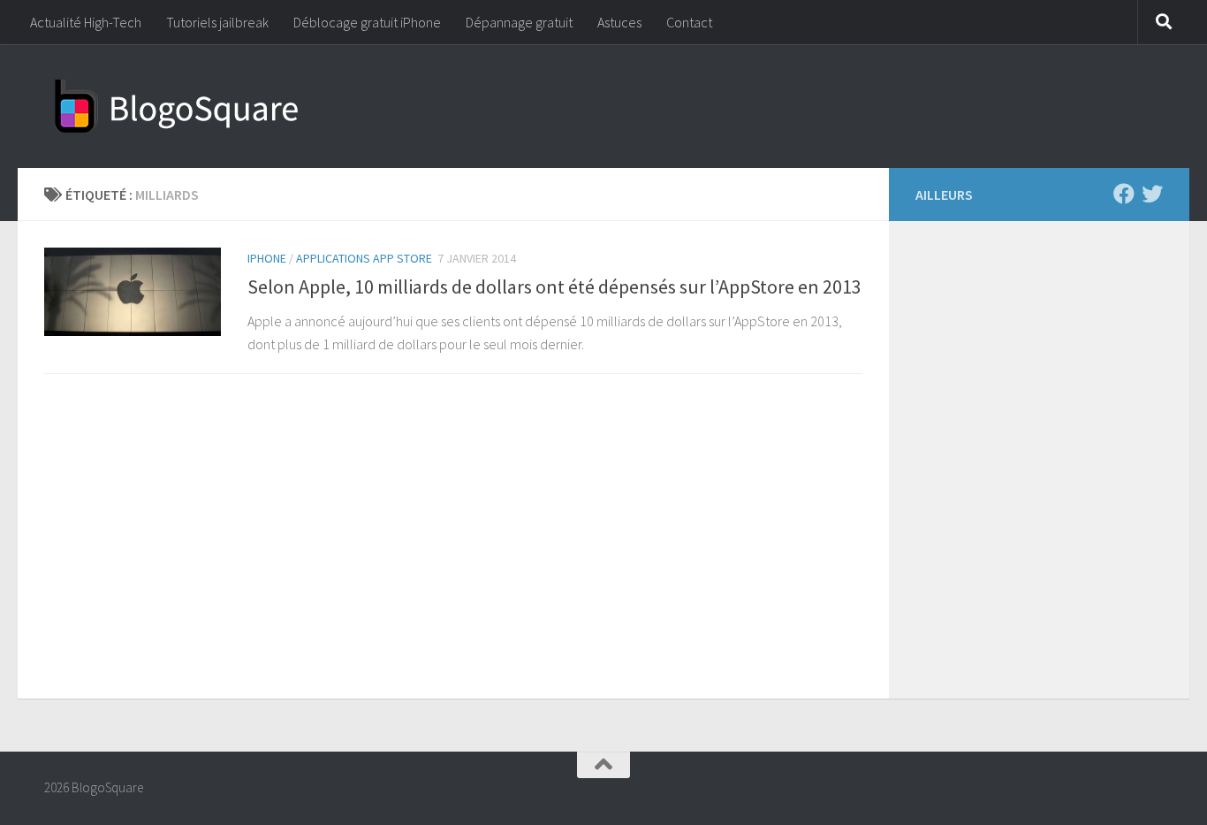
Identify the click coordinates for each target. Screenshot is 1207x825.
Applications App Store (364, 258)
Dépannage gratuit (519, 22)
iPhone (266, 258)
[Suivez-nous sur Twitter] (1152, 193)
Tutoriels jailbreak (217, 22)
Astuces (619, 22)
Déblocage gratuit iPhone (367, 22)
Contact (689, 22)
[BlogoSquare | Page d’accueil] (176, 106)
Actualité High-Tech (85, 22)
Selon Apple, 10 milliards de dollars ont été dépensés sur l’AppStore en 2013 (554, 286)
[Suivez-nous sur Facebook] (1124, 193)
